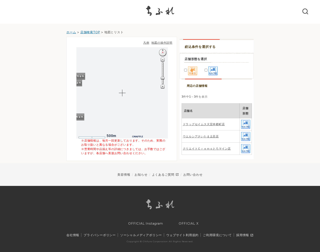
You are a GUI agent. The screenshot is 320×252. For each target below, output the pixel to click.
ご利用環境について (217, 235)
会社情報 (72, 235)
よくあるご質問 (165, 174)
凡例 (146, 42)
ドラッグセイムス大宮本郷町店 (204, 124)
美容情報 (123, 174)
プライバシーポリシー (100, 235)
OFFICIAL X (188, 223)
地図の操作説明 (161, 42)
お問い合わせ (193, 174)
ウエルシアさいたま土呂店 (201, 136)
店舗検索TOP (90, 32)
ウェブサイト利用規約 (182, 235)
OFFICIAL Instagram (145, 223)
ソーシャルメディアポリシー (141, 235)
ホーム (71, 32)
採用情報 (245, 235)
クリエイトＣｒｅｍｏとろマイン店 (207, 148)
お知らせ (141, 174)
